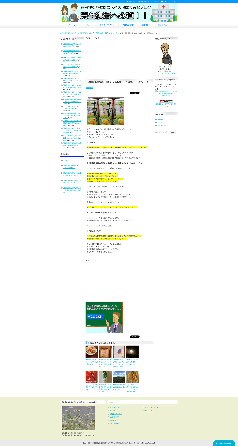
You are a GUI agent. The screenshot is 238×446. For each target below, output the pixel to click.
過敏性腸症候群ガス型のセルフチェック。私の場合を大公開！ (72, 130)
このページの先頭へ (224, 443)
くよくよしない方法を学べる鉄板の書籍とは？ (91, 387)
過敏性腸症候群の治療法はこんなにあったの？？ (119, 387)
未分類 (160, 123)
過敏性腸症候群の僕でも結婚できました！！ (72, 182)
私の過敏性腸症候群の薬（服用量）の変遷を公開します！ (72, 115)
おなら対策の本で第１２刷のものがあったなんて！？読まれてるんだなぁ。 (132, 389)
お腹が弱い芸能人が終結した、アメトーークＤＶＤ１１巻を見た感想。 (119, 363)
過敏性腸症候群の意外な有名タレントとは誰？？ (132, 362)
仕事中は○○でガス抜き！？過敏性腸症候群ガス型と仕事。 (72, 123)
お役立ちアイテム (107, 25)
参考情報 (145, 25)
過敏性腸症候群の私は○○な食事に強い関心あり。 (92, 362)
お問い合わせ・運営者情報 (138, 1)
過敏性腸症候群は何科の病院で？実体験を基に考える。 (72, 145)
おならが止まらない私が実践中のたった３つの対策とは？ (72, 138)
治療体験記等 (128, 25)
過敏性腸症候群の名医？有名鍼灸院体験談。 (72, 167)
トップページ (69, 25)
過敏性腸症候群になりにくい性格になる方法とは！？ (72, 174)
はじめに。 (87, 25)
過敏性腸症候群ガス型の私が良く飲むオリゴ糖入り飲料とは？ (105, 363)
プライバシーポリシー (151, 407)
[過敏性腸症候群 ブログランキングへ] (166, 102)
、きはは (66, 160)
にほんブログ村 (166, 95)
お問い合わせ (161, 25)
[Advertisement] (119, 29)
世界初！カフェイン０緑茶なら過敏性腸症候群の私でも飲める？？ (105, 388)
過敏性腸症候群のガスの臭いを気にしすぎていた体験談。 (72, 94)
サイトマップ (148, 411)
